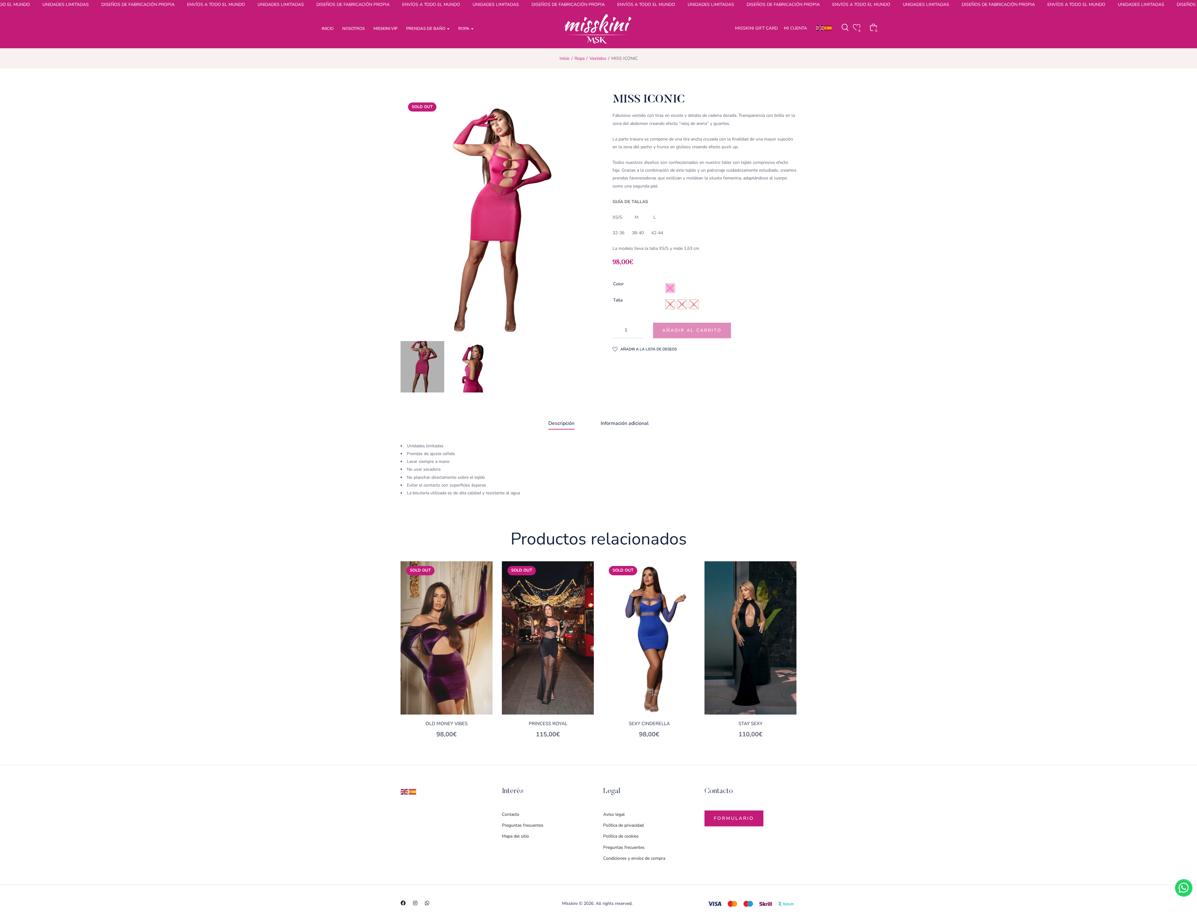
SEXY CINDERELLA (649, 723)
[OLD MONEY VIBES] (447, 638)
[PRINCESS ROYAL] (548, 638)
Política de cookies (621, 836)
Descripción (561, 423)
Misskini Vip (385, 28)
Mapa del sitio (515, 836)
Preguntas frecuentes (522, 825)
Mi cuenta (795, 28)
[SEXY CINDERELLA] (649, 638)
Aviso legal (614, 814)
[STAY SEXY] (750, 638)
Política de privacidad (623, 825)
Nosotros (353, 28)
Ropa (464, 28)
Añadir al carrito (692, 330)
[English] (820, 28)
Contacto (510, 814)
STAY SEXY (750, 723)
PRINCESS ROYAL (548, 723)
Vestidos (597, 58)
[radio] (670, 288)
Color (618, 284)
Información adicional (625, 423)
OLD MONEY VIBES (446, 723)
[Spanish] (828, 28)
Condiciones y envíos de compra (634, 858)
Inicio (328, 28)
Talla (618, 300)
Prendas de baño (426, 28)
